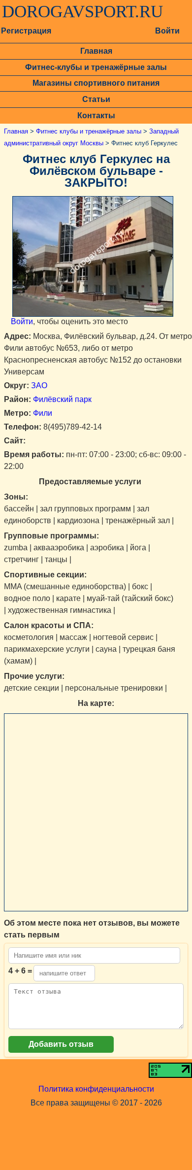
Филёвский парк (62, 399)
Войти (167, 31)
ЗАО (39, 385)
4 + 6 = (20, 971)
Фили (42, 413)
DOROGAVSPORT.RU (82, 12)
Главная (96, 51)
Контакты (96, 115)
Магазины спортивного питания (96, 83)
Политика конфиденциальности (96, 1089)
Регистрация (26, 31)
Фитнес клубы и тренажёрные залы (88, 131)
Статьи (96, 99)
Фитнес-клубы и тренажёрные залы (96, 67)
